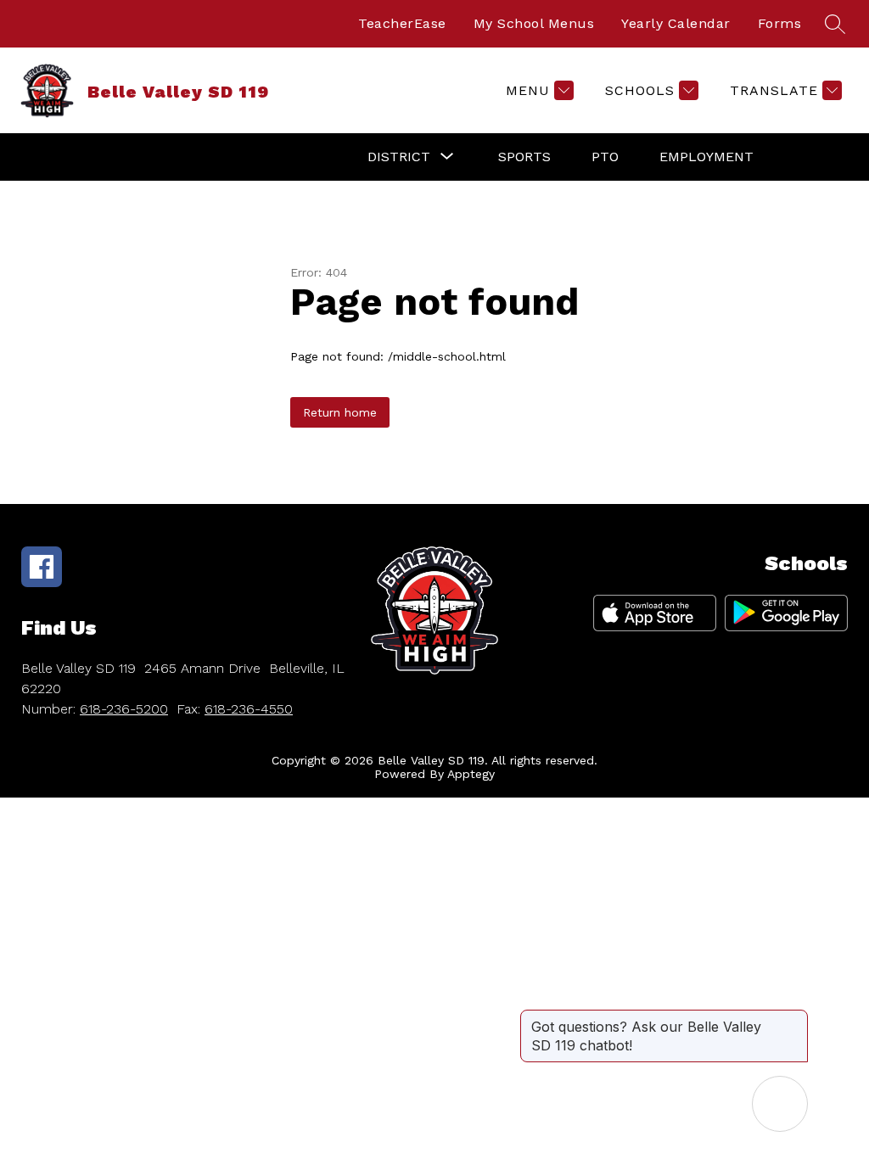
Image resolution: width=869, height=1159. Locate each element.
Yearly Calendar (676, 23)
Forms (780, 23)
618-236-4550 (249, 709)
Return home (340, 412)
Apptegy (471, 774)
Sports (524, 156)
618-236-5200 (124, 709)
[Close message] (794, 1018)
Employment (706, 156)
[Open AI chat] (780, 1104)
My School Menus (534, 23)
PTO (605, 156)
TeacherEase (402, 23)
